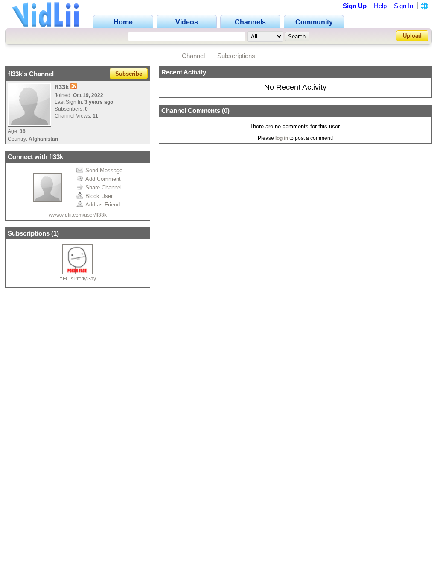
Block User (99, 196)
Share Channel (103, 187)
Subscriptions (236, 55)
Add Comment (103, 179)
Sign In (403, 5)
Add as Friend (102, 204)
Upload (412, 35)
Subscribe (128, 74)
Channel (193, 55)
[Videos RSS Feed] (73, 87)
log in (281, 138)
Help (380, 5)
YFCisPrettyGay (77, 279)
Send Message (103, 170)
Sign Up (355, 5)
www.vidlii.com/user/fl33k (78, 215)
